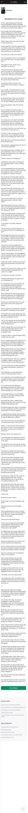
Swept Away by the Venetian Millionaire (11, 710)
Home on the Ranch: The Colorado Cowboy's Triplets (12, 715)
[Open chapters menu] (23, 809)
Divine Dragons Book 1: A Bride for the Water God (13, 707)
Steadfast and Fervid (6, 729)
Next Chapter (13, 688)
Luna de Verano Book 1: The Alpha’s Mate (11, 734)
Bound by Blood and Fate (7, 737)
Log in (25, 2)
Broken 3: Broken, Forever (7, 732)
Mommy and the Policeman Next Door (10, 704)
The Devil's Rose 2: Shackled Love (9, 727)
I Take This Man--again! (7, 712)
